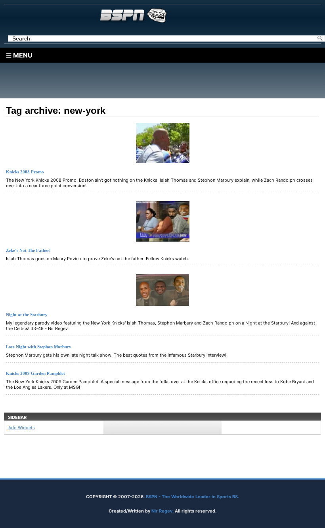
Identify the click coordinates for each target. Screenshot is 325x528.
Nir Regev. (163, 511)
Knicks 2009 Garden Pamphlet (35, 373)
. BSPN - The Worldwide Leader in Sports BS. (191, 496)
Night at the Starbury (27, 314)
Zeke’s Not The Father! (28, 250)
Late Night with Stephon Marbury (38, 346)
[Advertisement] (164, 80)
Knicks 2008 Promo (25, 171)
